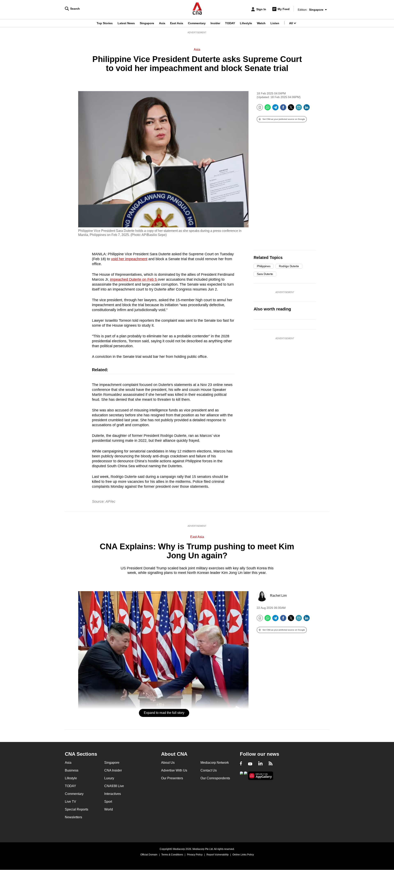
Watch (261, 23)
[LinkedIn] (307, 108)
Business (71, 770)
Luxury (109, 778)
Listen (274, 23)
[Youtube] (250, 764)
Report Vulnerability (217, 854)
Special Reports (76, 809)
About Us (168, 762)
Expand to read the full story (164, 712)
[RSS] (271, 764)
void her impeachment (129, 259)
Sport (108, 801)
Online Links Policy (243, 854)
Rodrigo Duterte (289, 266)
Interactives (112, 794)
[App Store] (245, 775)
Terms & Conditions (172, 854)
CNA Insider (113, 770)
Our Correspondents (215, 778)
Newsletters (73, 817)
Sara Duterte (265, 274)
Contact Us (208, 770)
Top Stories (105, 23)
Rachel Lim (278, 595)
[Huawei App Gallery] (260, 776)
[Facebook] (283, 108)
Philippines (263, 266)
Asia (162, 23)
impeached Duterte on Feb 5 (134, 279)
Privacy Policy (195, 854)
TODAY (230, 23)
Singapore (147, 23)
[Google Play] (241, 775)
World (108, 809)
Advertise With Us (174, 770)
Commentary (197, 23)
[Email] (299, 108)
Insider (215, 23)
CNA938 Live (114, 786)
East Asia (176, 23)
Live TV (70, 801)
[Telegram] (275, 108)
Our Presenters (172, 778)
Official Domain (148, 854)
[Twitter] (291, 108)
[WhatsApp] (268, 108)
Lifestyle (246, 23)
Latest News (126, 23)
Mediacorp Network (214, 762)
